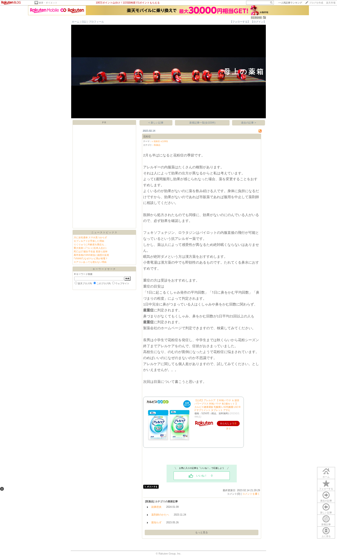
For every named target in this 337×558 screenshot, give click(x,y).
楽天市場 (330, 2)
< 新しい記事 (155, 122)
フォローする (326, 488)
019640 (256, 17)
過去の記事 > (248, 122)
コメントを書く (251, 493)
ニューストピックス (104, 232)
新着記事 (326, 524)
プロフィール (96, 21)
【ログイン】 (258, 21)
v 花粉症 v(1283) (160, 141)
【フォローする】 (240, 21)
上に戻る (326, 536)
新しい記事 (326, 512)
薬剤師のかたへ (160, 514)
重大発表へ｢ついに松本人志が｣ (90, 248)
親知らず (156, 522)
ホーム (75, 21)
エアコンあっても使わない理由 (90, 262)
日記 (84, 21)
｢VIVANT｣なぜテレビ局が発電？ (91, 258)
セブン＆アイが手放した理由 (89, 241)
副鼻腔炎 (156, 506)
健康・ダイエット (48, 2)
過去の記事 (326, 500)
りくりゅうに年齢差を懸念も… (90, 244)
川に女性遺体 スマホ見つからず (90, 237)
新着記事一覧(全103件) (202, 122)
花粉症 (147, 136)
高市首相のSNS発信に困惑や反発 (91, 255)
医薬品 (157, 145)
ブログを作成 (316, 2)
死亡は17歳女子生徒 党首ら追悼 (90, 251)
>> (290, 2)
